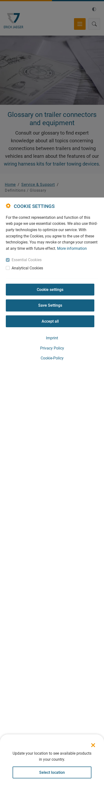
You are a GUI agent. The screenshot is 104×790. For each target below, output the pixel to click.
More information (72, 248)
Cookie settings (50, 289)
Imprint (52, 338)
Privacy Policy (52, 348)
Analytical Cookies (27, 268)
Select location (52, 772)
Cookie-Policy (52, 358)
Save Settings (50, 305)
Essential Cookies (27, 260)
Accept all (50, 321)
